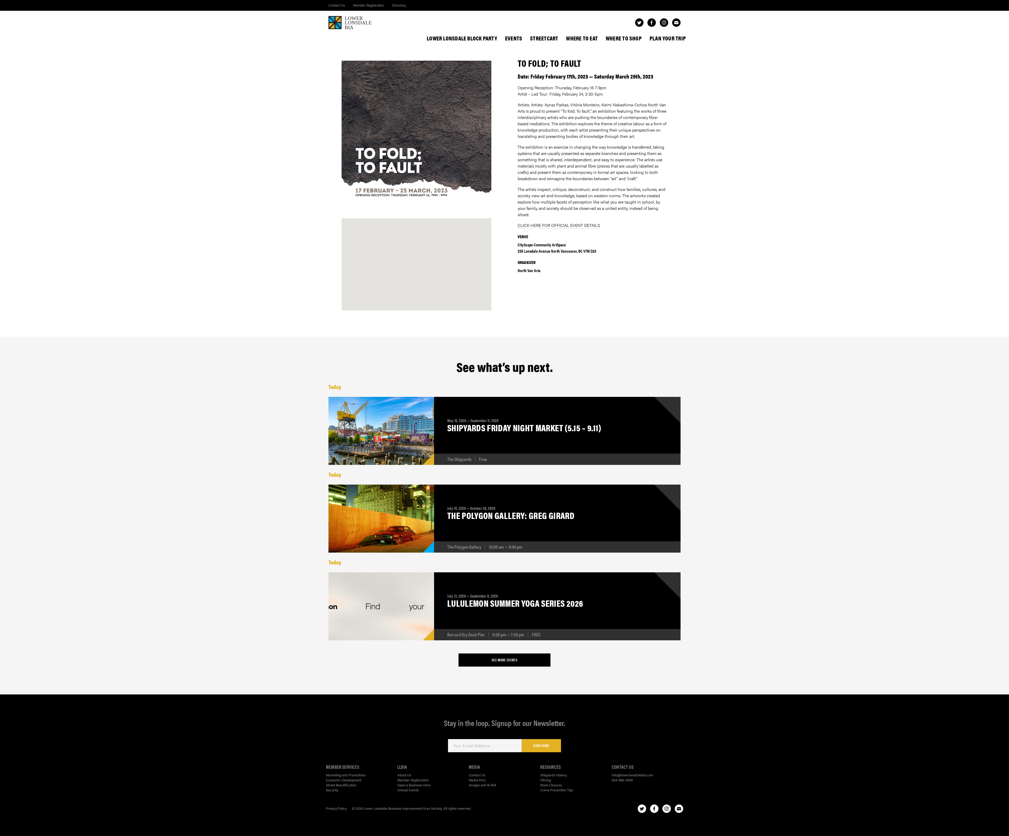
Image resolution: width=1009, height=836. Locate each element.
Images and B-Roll (482, 784)
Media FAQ (477, 779)
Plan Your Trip (668, 38)
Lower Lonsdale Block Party (462, 38)
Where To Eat (582, 38)
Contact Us (336, 5)
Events (513, 38)
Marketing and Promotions (345, 774)
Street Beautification (341, 784)
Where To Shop (624, 38)
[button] (416, 258)
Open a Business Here (413, 784)
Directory (399, 5)
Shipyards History (553, 774)
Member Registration (368, 5)
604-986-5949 (622, 779)
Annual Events (408, 789)
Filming (545, 779)
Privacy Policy (336, 808)
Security (332, 789)
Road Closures (551, 784)
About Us (404, 774)
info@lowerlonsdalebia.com (632, 774)
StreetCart (544, 38)
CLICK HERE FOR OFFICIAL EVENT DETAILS (559, 225)
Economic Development (343, 779)
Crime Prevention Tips (556, 789)
